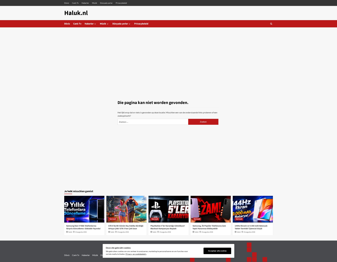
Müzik (94, 3)
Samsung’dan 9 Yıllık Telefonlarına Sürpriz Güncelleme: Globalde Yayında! (83, 227)
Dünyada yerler (106, 3)
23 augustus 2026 (81, 232)
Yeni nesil (70, 219)
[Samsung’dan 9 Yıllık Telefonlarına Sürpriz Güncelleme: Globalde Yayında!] (84, 209)
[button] (271, 23)
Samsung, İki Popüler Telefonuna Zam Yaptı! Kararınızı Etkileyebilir (209, 227)
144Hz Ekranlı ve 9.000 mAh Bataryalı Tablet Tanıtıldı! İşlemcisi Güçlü (251, 227)
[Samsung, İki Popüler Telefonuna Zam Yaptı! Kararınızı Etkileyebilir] (211, 209)
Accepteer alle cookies (217, 251)
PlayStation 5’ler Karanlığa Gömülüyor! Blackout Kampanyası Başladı (167, 227)
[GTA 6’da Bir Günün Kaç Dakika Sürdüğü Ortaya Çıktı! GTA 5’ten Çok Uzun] (126, 209)
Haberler (85, 3)
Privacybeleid (121, 3)
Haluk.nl (76, 13)
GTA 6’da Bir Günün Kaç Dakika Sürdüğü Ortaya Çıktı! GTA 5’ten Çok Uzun (125, 227)
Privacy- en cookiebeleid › (136, 254)
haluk (70, 232)
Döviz (66, 3)
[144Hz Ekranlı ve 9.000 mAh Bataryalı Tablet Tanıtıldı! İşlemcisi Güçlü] (253, 209)
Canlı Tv (75, 3)
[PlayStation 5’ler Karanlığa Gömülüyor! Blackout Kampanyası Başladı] (168, 209)
